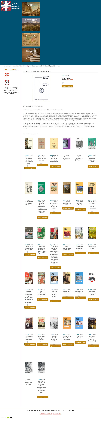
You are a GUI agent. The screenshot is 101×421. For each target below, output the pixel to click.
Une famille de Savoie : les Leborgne (41, 158)
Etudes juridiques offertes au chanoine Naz (54, 159)
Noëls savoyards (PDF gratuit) (79, 158)
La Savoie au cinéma (79, 292)
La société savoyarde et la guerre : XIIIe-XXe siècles (54, 205)
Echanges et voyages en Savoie (41, 337)
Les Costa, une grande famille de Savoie (54, 294)
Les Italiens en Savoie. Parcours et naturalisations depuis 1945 (41, 250)
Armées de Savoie (79, 337)
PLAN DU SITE (57, 414)
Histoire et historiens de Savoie (92, 293)
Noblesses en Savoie (92, 247)
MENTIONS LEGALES (46, 414)
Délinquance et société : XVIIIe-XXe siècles (92, 159)
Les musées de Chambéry (67, 202)
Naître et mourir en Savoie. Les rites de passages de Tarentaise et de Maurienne (29, 297)
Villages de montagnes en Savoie (79, 203)
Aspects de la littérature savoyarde (67, 337)
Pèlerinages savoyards (79, 247)
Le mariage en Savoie (66, 292)
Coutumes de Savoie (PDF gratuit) (29, 382)
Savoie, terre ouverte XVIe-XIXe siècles (29, 248)
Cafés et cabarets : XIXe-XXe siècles (54, 338)
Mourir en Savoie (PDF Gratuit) (66, 158)
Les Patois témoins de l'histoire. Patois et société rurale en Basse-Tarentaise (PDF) (41, 386)
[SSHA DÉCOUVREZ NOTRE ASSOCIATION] (30, 16)
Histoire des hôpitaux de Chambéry (29, 337)
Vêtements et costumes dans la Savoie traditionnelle (92, 205)
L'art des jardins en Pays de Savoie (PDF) (92, 338)
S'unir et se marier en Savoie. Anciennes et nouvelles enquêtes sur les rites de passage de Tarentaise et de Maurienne (54, 254)
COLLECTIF (70, 80)
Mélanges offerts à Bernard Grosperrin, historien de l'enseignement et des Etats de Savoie (41, 207)
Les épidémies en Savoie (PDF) (41, 293)
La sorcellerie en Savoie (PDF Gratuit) (29, 203)
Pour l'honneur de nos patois (67, 248)
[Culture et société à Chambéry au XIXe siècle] (41, 88)
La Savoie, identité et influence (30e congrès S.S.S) (29, 160)
